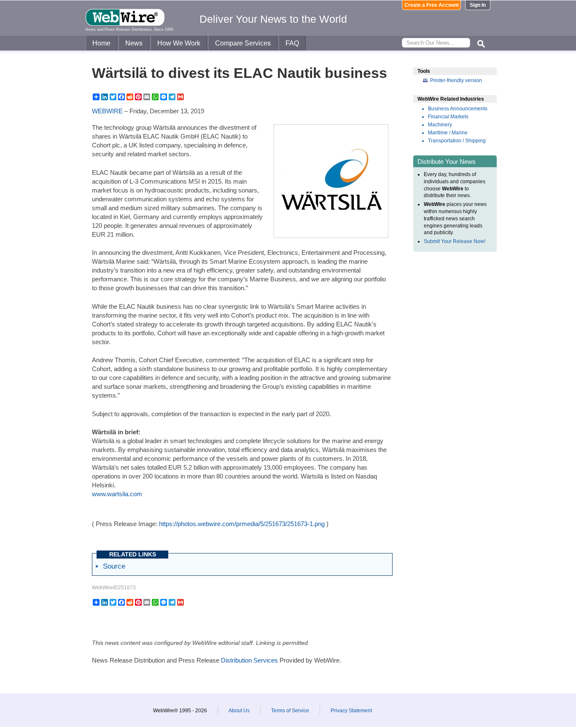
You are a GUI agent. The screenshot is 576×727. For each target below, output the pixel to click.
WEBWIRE (107, 111)
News (134, 43)
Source (114, 566)
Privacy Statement (351, 711)
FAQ (292, 43)
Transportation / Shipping (457, 141)
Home (101, 43)
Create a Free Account (431, 5)
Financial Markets (448, 117)
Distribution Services (249, 660)
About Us (239, 711)
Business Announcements (457, 109)
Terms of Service (290, 711)
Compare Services (243, 43)
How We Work (178, 43)
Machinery (440, 125)
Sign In (478, 5)
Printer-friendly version (456, 80)
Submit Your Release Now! (454, 241)
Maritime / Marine (448, 133)
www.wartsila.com (117, 493)
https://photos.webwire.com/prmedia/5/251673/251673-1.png (242, 523)
